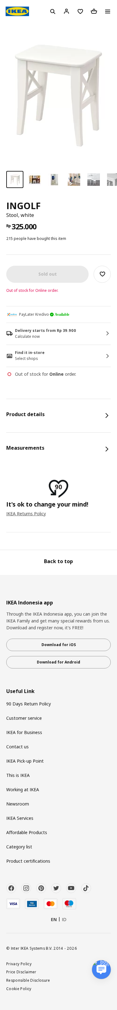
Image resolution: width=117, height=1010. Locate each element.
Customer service (24, 718)
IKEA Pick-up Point (25, 761)
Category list (19, 847)
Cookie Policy (19, 988)
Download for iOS (58, 644)
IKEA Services (19, 818)
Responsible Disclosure (28, 980)
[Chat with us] (101, 969)
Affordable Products (26, 832)
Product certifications (28, 861)
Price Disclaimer (21, 971)
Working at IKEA (22, 789)
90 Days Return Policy (28, 704)
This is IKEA (18, 775)
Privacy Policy (19, 963)
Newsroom (17, 804)
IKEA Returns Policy (26, 513)
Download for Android (58, 662)
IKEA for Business (24, 732)
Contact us (17, 747)
